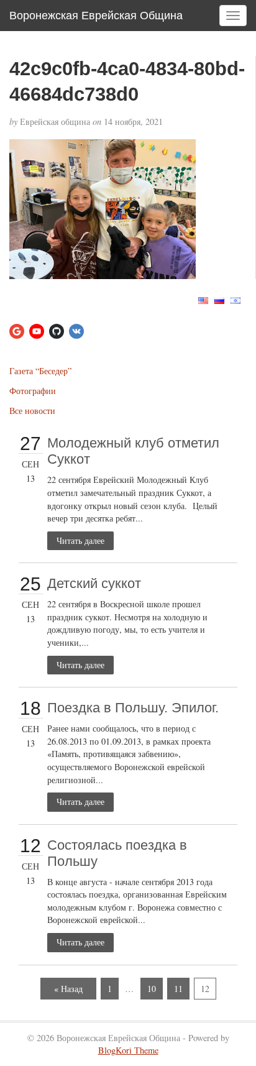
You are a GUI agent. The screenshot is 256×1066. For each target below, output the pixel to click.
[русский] (219, 299)
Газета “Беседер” (40, 371)
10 (151, 989)
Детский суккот (94, 583)
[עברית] (235, 299)
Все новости (32, 410)
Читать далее (80, 540)
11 (178, 989)
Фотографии (32, 391)
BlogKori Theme (128, 1050)
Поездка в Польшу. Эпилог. (133, 707)
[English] (203, 299)
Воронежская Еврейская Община (96, 15)
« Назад (68, 989)
